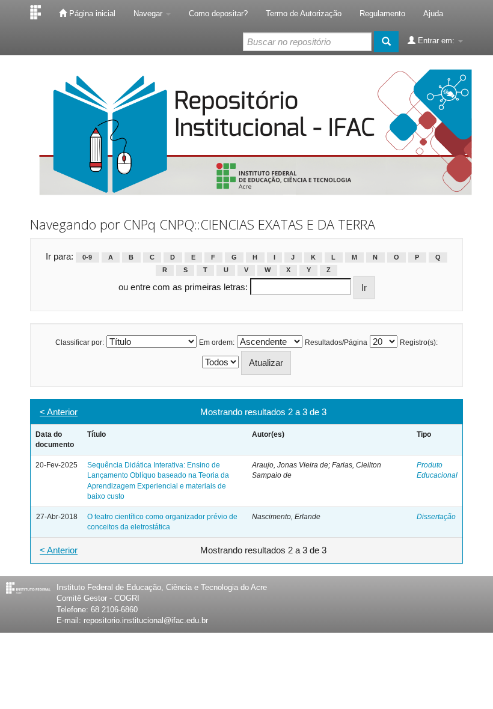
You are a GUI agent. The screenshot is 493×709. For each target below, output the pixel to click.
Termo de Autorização (303, 13)
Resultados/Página (336, 342)
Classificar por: (79, 342)
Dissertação (436, 517)
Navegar (149, 13)
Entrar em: (436, 40)
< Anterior (59, 412)
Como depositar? (218, 13)
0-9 (87, 257)
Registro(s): (419, 342)
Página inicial (91, 13)
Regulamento (382, 13)
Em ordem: (216, 342)
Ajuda (433, 13)
